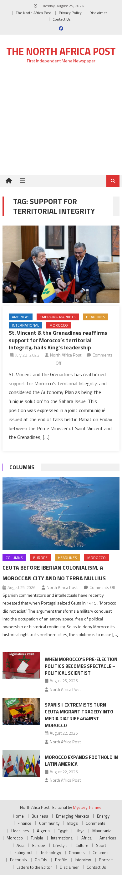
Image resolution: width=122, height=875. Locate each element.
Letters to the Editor (34, 867)
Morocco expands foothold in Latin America (81, 761)
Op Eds (41, 860)
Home (18, 816)
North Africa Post (65, 355)
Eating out (23, 852)
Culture (81, 845)
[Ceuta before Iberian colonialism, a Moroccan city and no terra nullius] (61, 513)
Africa (86, 838)
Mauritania (101, 831)
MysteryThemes (87, 807)
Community (49, 823)
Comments (95, 823)
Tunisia (37, 838)
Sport (101, 845)
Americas (20, 317)
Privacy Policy (70, 13)
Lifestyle (60, 845)
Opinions (77, 852)
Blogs (72, 823)
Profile (61, 860)
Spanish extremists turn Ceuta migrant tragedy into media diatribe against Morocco (79, 715)
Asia (20, 845)
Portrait (106, 860)
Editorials (18, 860)
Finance (24, 823)
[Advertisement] (61, 123)
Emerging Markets (58, 317)
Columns (21, 467)
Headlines (95, 317)
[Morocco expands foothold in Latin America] (21, 763)
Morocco (58, 325)
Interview (83, 860)
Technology (50, 852)
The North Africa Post (33, 13)
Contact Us (61, 19)
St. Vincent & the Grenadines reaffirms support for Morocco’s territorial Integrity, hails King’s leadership (58, 340)
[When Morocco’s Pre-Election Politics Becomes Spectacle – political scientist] (21, 665)
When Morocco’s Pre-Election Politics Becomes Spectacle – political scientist (81, 666)
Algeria (43, 831)
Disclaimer (98, 13)
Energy (103, 816)
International (25, 325)
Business (40, 816)
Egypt (63, 831)
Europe (40, 558)
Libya (79, 831)
